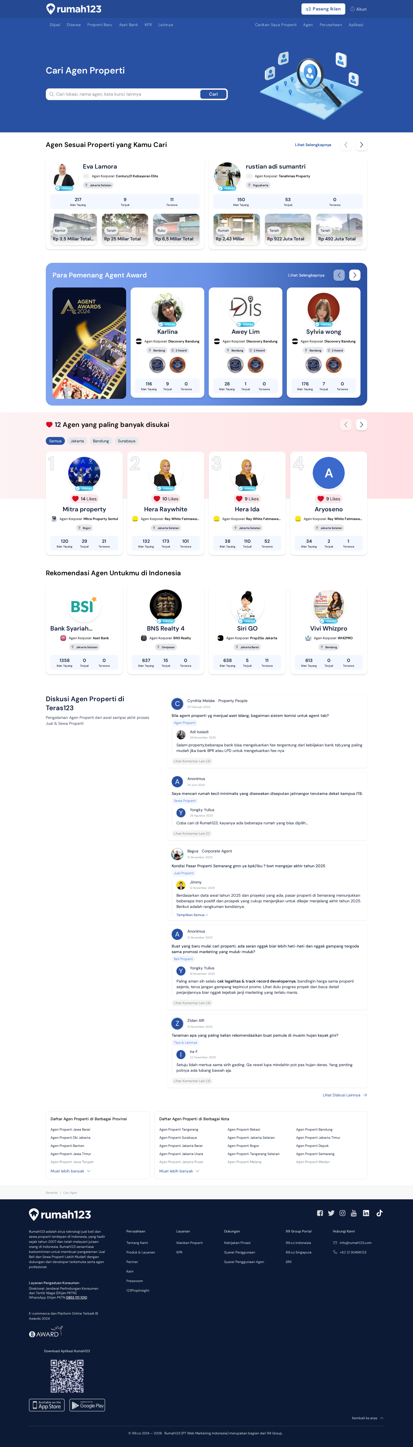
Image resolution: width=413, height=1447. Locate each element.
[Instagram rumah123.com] (342, 1213)
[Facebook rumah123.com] (320, 1213)
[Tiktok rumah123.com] (379, 1213)
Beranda (52, 1193)
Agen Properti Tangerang (178, 1129)
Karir (129, 1271)
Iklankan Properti (189, 1243)
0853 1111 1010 (76, 1297)
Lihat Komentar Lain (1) (192, 833)
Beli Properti (183, 959)
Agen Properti (185, 723)
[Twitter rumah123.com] (331, 1213)
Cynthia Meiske (201, 700)
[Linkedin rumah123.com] (366, 1213)
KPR (179, 1252)
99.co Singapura (299, 1252)
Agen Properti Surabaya (178, 1137)
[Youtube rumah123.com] (353, 1213)
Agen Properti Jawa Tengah (72, 1162)
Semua (55, 440)
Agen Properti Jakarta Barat (181, 1146)
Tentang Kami (137, 1243)
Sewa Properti (185, 801)
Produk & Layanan (140, 1252)
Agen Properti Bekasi (244, 1129)
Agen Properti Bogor (243, 1146)
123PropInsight (137, 1290)
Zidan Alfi (195, 1020)
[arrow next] (361, 144)
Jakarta (77, 440)
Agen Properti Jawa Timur (71, 1154)
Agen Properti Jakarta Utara (181, 1154)
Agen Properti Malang (245, 1162)
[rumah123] (60, 1215)
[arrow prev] (345, 144)
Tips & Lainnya (185, 1042)
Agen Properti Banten (67, 1146)
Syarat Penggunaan (239, 1252)
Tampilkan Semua (190, 915)
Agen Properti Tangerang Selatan (254, 1154)
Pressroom (134, 1281)
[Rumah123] (73, 9)
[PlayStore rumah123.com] (87, 1405)
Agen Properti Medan (313, 1162)
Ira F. (194, 1051)
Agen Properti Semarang (315, 1154)
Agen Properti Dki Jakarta (70, 1137)
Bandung (101, 440)
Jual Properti (184, 873)
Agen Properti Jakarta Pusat (181, 1162)
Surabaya (126, 440)
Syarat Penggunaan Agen (244, 1262)
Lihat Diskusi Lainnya (341, 1095)
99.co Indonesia (298, 1243)
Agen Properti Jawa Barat (70, 1129)
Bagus (192, 851)
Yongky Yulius (202, 810)
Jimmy (196, 882)
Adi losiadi (199, 732)
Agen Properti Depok (312, 1146)
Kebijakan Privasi (237, 1243)
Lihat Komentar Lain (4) (192, 761)
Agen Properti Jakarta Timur (318, 1137)
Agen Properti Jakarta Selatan (251, 1137)
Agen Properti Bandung (314, 1129)
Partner (132, 1262)
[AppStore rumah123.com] (47, 1405)
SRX (289, 1262)
